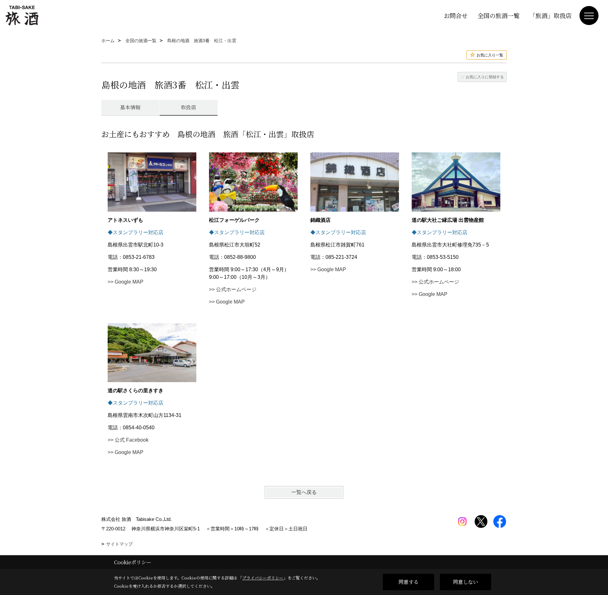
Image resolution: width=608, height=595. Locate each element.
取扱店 (188, 107)
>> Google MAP (125, 282)
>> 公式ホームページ (232, 289)
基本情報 (130, 107)
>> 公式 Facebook (128, 440)
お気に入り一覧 (490, 55)
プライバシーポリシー (262, 578)
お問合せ (456, 15)
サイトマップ (119, 544)
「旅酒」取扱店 (550, 15)
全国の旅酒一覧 (499, 15)
